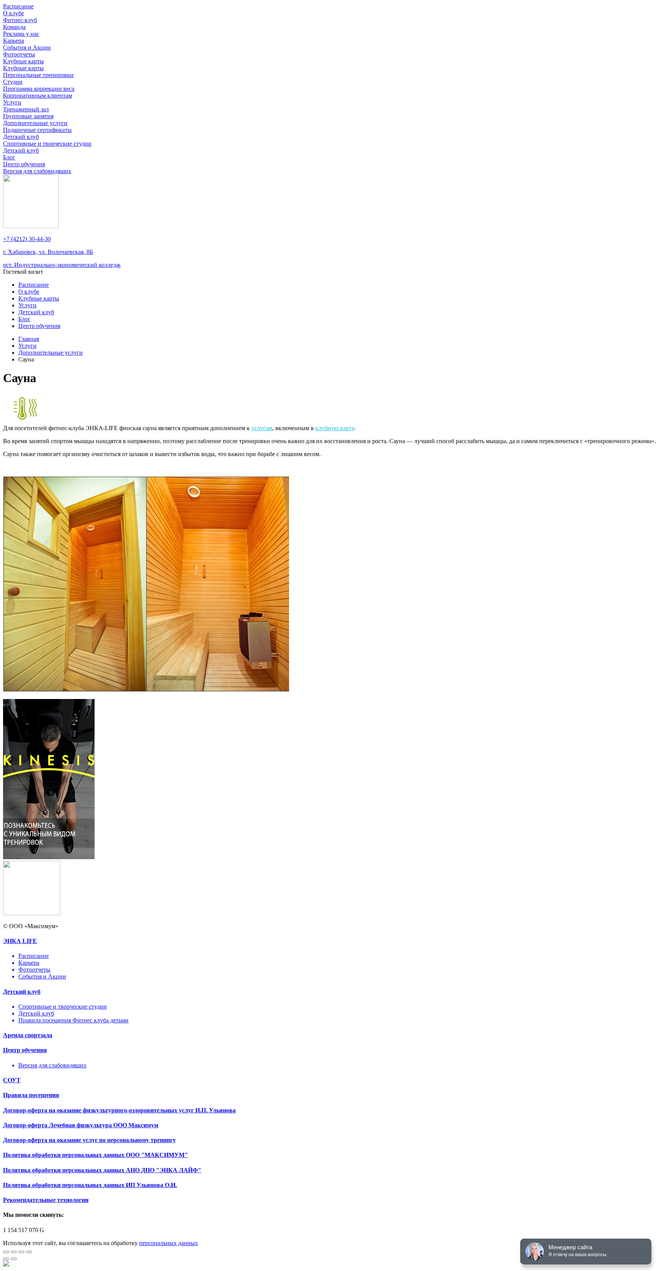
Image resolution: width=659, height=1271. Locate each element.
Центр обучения (24, 164)
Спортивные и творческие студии (47, 143)
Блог (9, 157)
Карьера (13, 40)
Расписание (18, 6)
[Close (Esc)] (6, 1252)
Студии (13, 82)
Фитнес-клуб (20, 20)
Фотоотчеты (19, 54)
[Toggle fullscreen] (21, 1252)
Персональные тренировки (38, 75)
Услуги (12, 102)
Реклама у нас (21, 34)
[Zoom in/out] (29, 1252)
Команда (14, 27)
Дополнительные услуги (35, 123)
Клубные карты (23, 61)
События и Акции (27, 47)
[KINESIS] (49, 857)
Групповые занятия (28, 116)
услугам (261, 428)
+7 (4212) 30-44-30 (27, 239)
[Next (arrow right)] (14, 1259)
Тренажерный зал (26, 109)
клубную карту (334, 428)
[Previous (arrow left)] (6, 1259)
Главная (28, 339)
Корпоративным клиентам (37, 95)
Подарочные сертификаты (37, 130)
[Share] (14, 1252)
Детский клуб (21, 136)
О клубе (13, 13)
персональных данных (168, 1243)
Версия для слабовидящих (37, 171)
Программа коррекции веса (38, 88)
